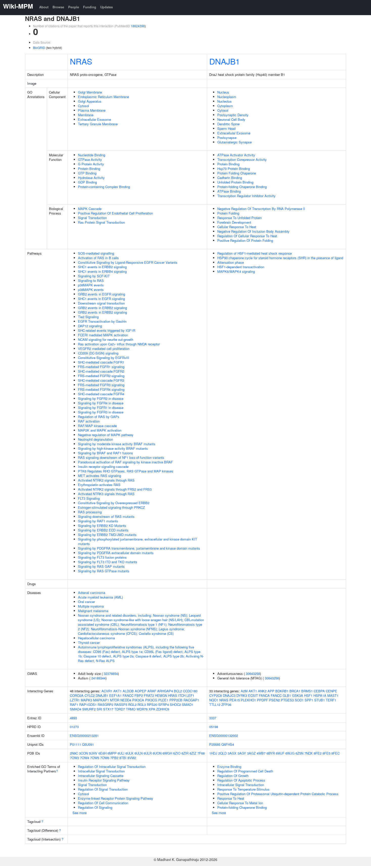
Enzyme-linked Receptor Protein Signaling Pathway (115, 798)
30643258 (253, 673)
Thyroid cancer (89, 642)
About (43, 7)
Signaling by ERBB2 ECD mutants (103, 530)
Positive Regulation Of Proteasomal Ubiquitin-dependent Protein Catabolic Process (277, 793)
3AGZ (251, 753)
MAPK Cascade (89, 208)
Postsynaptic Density (233, 114)
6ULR (148, 753)
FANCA (264, 695)
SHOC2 (175, 704)
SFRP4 (163, 704)
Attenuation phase (230, 262)
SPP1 (309, 700)
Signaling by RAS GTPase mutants (103, 571)
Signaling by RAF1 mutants (98, 521)
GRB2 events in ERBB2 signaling (102, 307)
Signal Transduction (92, 217)
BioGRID (39, 47)
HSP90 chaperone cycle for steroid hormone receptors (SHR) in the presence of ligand (280, 257)
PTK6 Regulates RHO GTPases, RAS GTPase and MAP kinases (125, 471)
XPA (152, 709)
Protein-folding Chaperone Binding (242, 186)
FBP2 (139, 695)
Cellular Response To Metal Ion (240, 802)
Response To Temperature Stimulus (243, 789)
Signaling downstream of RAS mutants (106, 516)
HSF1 (308, 695)
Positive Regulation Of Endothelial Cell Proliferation (115, 213)
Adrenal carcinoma (91, 592)
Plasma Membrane (91, 110)
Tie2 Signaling (88, 316)
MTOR (114, 700)
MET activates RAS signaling (99, 475)
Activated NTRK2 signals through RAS (106, 480)
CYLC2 (90, 695)
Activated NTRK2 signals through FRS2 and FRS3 (115, 489)
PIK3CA (138, 700)
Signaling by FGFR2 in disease (100, 398)
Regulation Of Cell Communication (103, 802)
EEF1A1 (115, 695)
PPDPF (262, 700)
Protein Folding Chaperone (236, 173)
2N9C (74, 753)
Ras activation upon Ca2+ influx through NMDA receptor (119, 344)
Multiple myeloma (91, 606)
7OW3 (74, 757)
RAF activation (89, 421)
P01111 (75, 744)
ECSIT (253, 695)
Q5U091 (88, 744)
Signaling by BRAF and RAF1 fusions (105, 453)
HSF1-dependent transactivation (240, 266)
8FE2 (318, 753)
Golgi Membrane (90, 92)
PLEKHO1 (248, 700)
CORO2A (77, 695)
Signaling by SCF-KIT (94, 276)
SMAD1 (187, 704)
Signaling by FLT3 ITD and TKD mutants (107, 561)
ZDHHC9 (162, 709)
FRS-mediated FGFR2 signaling (101, 375)
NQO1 (213, 700)
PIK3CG (151, 700)
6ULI (121, 753)
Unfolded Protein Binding (235, 182)
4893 (73, 717)
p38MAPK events (91, 285)
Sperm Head (226, 128)
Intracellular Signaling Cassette (100, 775)
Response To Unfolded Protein (239, 217)
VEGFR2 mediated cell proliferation (103, 348)
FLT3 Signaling (89, 498)
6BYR (271, 753)
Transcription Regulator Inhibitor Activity (246, 195)
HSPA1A (319, 695)
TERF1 (331, 700)
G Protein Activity (91, 164)
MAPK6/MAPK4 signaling (236, 271)
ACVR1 (106, 691)
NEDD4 (125, 700)
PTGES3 (287, 700)
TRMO (131, 709)
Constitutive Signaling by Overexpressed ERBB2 (113, 502)
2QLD (222, 753)
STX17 (108, 709)
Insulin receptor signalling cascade (103, 466)
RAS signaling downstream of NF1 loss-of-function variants (121, 457)
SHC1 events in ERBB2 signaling (102, 266)
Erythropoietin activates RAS (99, 484)
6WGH (167, 753)
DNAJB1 (224, 61)
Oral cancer (86, 601)
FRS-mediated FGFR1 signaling (101, 366)
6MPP (112, 753)
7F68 (201, 753)
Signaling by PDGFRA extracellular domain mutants (116, 552)
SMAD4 (75, 709)
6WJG (290, 753)
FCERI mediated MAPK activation (103, 335)
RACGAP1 (191, 700)
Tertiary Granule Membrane (98, 124)
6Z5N (299, 753)
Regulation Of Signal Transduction (103, 789)
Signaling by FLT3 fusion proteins (102, 557)
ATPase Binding (229, 191)
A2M (244, 691)
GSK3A (297, 695)
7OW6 (104, 757)
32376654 (111, 673)
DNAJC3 (229, 695)
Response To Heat (230, 798)
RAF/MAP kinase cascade (97, 425)
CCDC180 (190, 691)
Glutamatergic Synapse (234, 142)
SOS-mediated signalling (96, 253)
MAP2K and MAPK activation (99, 430)
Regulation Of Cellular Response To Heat (247, 235)
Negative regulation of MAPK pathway (106, 434)
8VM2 (131, 757)
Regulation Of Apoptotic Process (241, 780)
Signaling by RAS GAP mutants (101, 566)
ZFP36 (226, 704)
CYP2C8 (215, 695)
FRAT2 (149, 695)
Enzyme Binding (229, 766)
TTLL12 (214, 704)
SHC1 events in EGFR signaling (101, 298)
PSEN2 (274, 700)
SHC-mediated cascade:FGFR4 (101, 394)
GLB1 (287, 695)
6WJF (280, 753)
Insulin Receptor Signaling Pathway (104, 780)
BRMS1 (307, 691)
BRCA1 (294, 691)
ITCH (182, 695)
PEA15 (234, 700)
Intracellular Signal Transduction (101, 771)
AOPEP (140, 691)
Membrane (85, 114)
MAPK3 (86, 700)
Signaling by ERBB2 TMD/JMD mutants (107, 534)
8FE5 (326, 753)
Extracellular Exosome (94, 119)
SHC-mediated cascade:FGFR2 (101, 371)
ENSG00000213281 (84, 735)
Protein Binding (89, 168)
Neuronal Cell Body (231, 119)
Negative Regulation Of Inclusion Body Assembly (253, 231)
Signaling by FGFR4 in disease (100, 403)
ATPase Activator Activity (236, 155)
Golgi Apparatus (89, 101)
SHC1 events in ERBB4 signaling (102, 271)
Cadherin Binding (229, 177)
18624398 (138, 26)
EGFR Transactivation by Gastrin (102, 321)
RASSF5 (120, 704)
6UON (157, 753)
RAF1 (74, 704)
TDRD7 (119, 709)
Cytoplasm (225, 105)
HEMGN (161, 695)
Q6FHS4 (227, 744)
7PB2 (114, 757)
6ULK (129, 753)
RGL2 (132, 704)
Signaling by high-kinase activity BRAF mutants (113, 448)
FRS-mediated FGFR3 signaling (101, 384)
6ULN (139, 753)
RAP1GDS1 (88, 704)
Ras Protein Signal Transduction (101, 222)
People (73, 7)
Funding (89, 7)
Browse (58, 7)
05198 (213, 726)
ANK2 (262, 691)
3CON (83, 753)
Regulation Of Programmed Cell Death (245, 771)
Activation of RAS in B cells (98, 257)
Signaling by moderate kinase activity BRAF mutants (116, 443)
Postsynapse (226, 137)
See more (79, 812)
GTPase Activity (90, 159)
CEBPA (319, 691)
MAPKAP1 (101, 700)
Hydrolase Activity (91, 177)
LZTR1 (75, 700)
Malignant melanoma (93, 610)
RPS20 (152, 704)
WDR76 (142, 709)
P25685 (214, 744)
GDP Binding (87, 182)
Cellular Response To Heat (236, 226)
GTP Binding (87, 173)
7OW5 (94, 757)
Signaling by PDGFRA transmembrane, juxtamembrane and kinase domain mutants (139, 548)
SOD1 (299, 700)
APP (271, 691)
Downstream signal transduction (101, 303)
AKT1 (117, 691)
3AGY (241, 753)
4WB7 (261, 753)
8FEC (335, 753)
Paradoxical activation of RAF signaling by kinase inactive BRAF (125, 462)
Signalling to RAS (91, 280)
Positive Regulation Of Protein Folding (245, 240)
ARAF (151, 691)
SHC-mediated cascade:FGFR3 (101, 380)
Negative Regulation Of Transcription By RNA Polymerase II (261, 208)
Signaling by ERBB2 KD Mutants (102, 525)
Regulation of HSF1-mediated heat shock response (254, 253)
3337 (212, 717)
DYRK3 (241, 695)
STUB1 (319, 700)
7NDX (308, 753)
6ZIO (176, 753)
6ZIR (185, 753)
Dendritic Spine (228, 124)
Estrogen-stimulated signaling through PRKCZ (111, 507)
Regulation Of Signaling (95, 807)
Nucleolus (224, 101)
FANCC (128, 695)
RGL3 (142, 704)
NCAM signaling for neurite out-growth (105, 339)
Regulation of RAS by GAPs (98, 416)
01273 (74, 726)
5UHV (93, 753)
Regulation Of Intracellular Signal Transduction (112, 766)
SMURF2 (89, 709)
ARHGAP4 (165, 691)
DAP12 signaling (90, 325)
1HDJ (213, 753)
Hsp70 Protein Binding (233, 168)
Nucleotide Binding (91, 155)
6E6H (102, 753)
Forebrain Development (234, 222)
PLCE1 (163, 700)
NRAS (81, 61)
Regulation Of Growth (233, 775)
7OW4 (84, 757)
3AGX (232, 753)
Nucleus (223, 92)
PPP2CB (175, 700)
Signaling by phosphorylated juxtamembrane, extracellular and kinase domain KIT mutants (137, 541)
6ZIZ (193, 753)
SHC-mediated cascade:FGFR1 (101, 362)
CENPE (331, 691)
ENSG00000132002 (223, 735)
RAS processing (90, 512)
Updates (106, 7)
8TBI (122, 757)
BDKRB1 (281, 691)
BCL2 (178, 691)
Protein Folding (228, 213)
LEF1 (190, 695)
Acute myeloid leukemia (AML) (100, 597)
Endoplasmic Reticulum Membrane (103, 96)
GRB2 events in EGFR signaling (101, 294)
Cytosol (83, 105)
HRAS (172, 695)
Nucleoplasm (226, 96)
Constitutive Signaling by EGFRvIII (103, 357)
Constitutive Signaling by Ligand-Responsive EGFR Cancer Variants (127, 262)
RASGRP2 (105, 704)
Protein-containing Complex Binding (104, 186)
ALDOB (128, 691)
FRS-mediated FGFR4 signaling (101, 389)
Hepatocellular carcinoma (96, 638)
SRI (99, 709)
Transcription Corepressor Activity (242, 159)
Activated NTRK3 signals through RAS (106, 493)
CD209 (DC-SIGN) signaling (98, 353)
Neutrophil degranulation (95, 439)
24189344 (98, 678)
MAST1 (332, 695)
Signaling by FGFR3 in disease (100, 412)
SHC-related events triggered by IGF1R (106, 330)
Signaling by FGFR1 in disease (100, 407)
